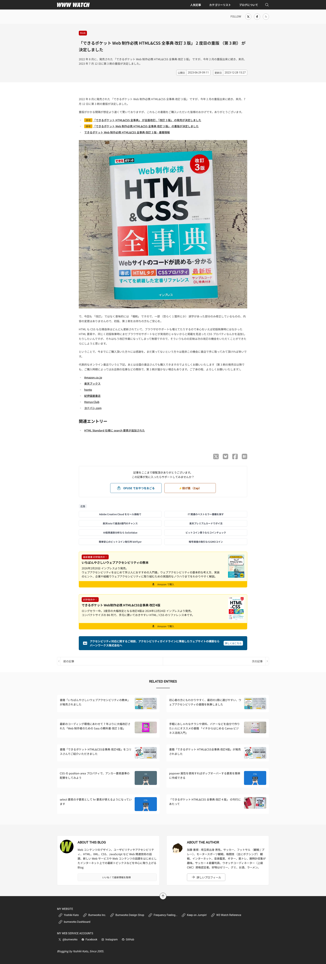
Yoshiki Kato (71, 915)
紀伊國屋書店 (92, 396)
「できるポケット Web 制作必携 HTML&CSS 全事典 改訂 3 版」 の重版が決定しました (146, 126)
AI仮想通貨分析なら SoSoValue (120, 532)
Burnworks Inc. (97, 915)
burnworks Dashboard (77, 921)
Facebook (91, 939)
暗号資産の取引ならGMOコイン (206, 541)
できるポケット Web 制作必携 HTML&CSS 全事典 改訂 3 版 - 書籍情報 (127, 132)
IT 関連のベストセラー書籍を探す (206, 514)
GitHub (130, 939)
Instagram (111, 939)
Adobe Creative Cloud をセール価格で (120, 514)
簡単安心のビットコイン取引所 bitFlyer (120, 541)
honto (88, 390)
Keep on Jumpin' (197, 915)
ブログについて (248, 5)
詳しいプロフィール (209, 877)
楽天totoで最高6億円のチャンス (120, 523)
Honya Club (91, 402)
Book (83, 33)
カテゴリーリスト (220, 5)
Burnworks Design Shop (129, 915)
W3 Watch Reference (228, 915)
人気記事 (195, 5)
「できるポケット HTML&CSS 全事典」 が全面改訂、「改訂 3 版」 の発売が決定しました (147, 120)
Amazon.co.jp (93, 377)
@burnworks (69, 939)
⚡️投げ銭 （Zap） (190, 488)
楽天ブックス (92, 383)
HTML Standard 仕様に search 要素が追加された (114, 430)
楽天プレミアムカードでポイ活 (205, 523)
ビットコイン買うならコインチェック (206, 532)
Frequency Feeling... (165, 915)
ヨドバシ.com (93, 408)
